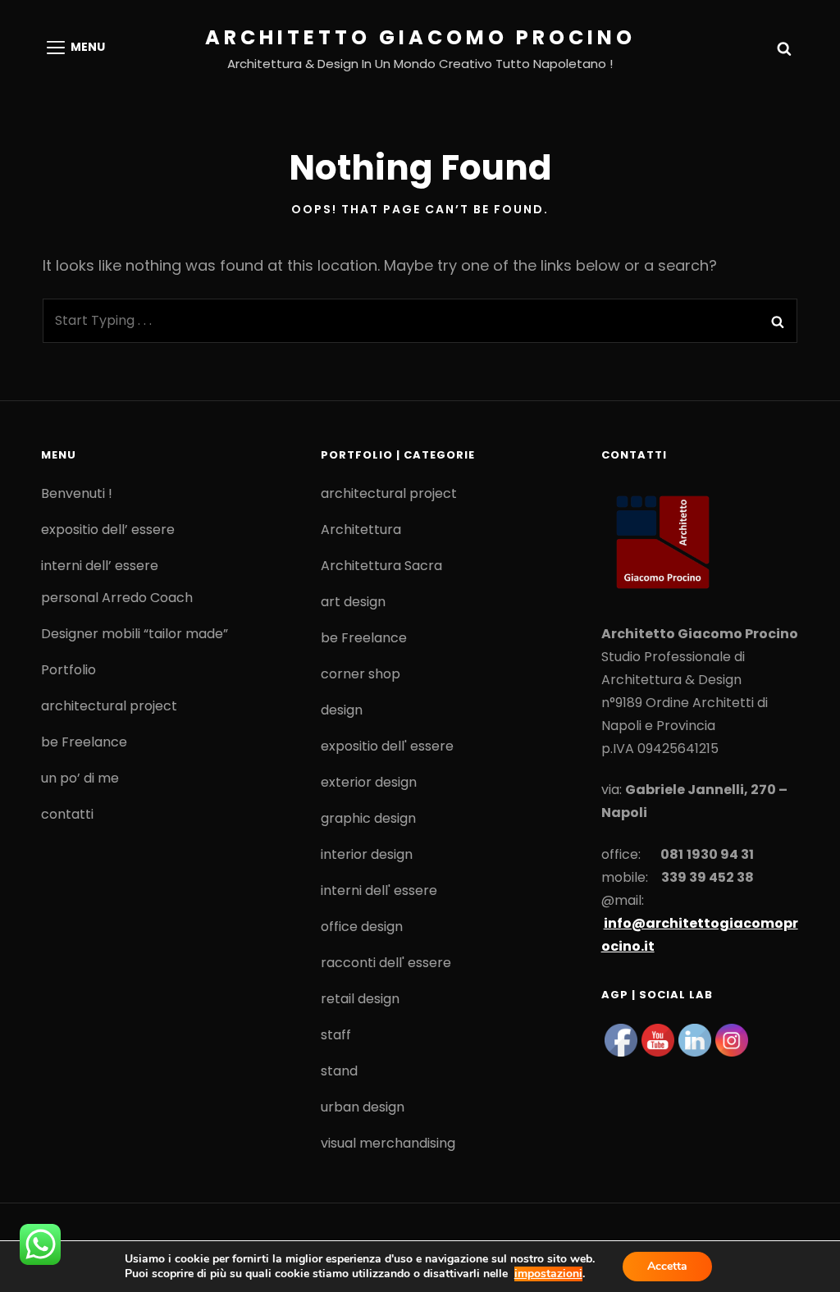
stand (339, 1070)
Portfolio (68, 669)
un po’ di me (80, 778)
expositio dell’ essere (108, 529)
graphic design (368, 818)
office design (362, 926)
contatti (67, 814)
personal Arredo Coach (117, 597)
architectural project (109, 705)
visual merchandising (388, 1143)
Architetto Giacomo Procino (420, 37)
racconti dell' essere (386, 962)
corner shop (360, 673)
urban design (362, 1107)
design (342, 710)
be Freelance (84, 742)
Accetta (667, 1266)
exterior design (369, 782)
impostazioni (548, 1274)
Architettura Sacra (381, 565)
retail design (360, 998)
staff (336, 1034)
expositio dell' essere (387, 746)
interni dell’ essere (99, 565)
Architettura (361, 529)
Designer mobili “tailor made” (134, 633)
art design (353, 601)
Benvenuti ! (76, 493)
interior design (367, 854)
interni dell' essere (379, 890)
